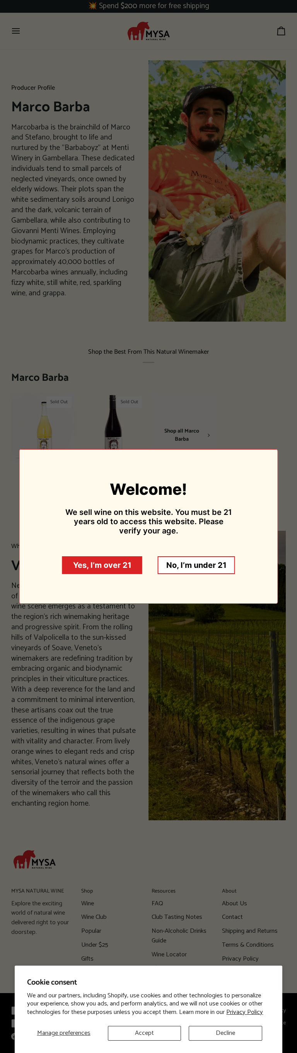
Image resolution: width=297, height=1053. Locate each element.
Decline (225, 1033)
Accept (144, 1033)
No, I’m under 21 (196, 565)
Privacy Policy (244, 1012)
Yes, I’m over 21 (102, 565)
